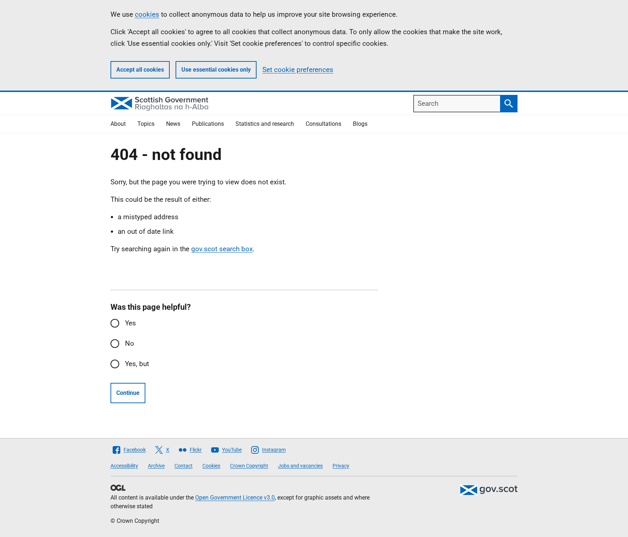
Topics (145, 123)
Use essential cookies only (216, 69)
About (118, 123)
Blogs (360, 123)
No (129, 343)
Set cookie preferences (297, 69)
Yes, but (137, 364)
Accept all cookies (140, 69)
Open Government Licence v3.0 (235, 497)
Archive (156, 466)
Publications (208, 123)
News (173, 123)
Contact (183, 466)
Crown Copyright (249, 466)
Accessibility (124, 466)
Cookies (211, 466)
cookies (147, 14)
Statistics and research (265, 123)
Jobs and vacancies (300, 466)
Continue (128, 392)
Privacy (341, 466)
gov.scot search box (222, 249)
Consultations (323, 123)
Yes (130, 323)
